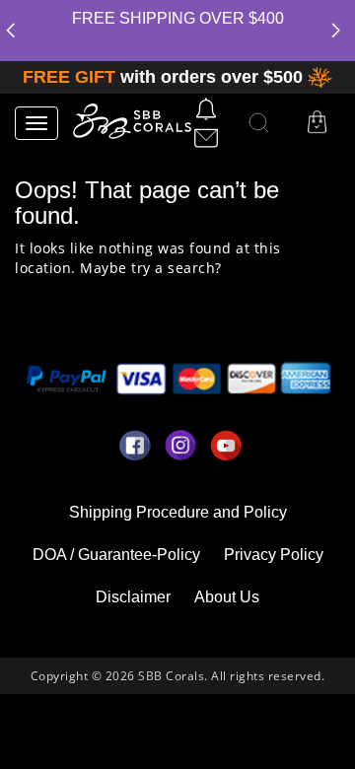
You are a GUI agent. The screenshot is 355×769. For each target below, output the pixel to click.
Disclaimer (133, 597)
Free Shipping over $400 (178, 18)
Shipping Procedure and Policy (178, 512)
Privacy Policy (273, 554)
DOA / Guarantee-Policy (116, 554)
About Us (226, 597)
